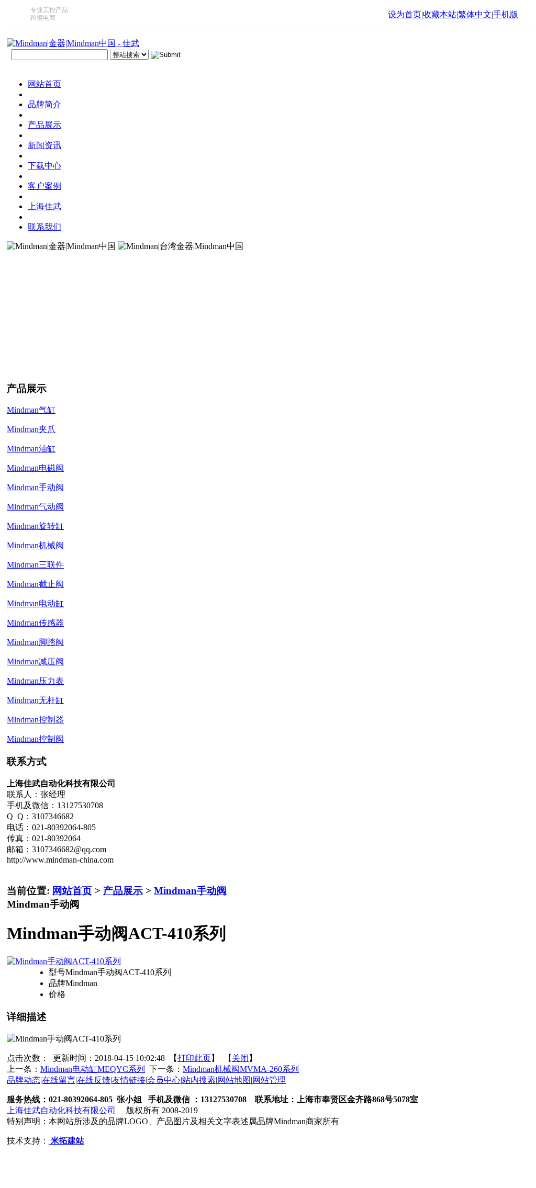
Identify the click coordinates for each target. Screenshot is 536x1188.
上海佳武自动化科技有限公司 (61, 1110)
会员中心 (164, 1080)
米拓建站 (66, 1140)
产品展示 (123, 890)
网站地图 (234, 1080)
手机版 (505, 14)
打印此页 (194, 1058)
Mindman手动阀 (190, 890)
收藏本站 (439, 14)
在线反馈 (93, 1080)
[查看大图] (64, 961)
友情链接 (129, 1080)
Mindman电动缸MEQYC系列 (92, 1069)
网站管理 (269, 1080)
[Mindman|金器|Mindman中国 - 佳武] (73, 43)
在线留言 (58, 1080)
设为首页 (404, 14)
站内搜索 (199, 1080)
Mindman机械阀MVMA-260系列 (241, 1069)
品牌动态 (23, 1080)
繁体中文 (475, 14)
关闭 (240, 1058)
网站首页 (72, 890)
